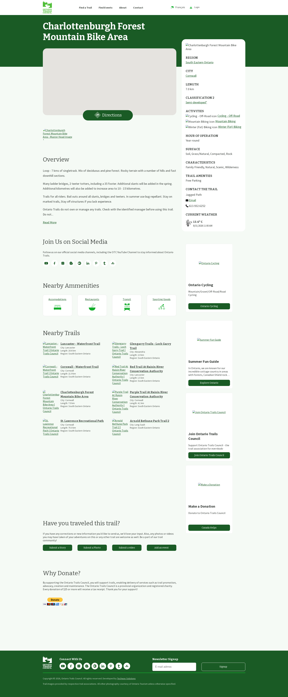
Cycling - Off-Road (229, 116)
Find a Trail (85, 7)
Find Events (105, 7)
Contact (138, 7)
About (122, 7)
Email (192, 200)
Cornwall (191, 76)
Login (197, 7)
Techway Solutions (126, 678)
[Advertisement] (109, 477)
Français (180, 7)
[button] (110, 80)
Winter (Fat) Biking (229, 127)
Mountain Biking (225, 121)
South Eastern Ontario (200, 62)
